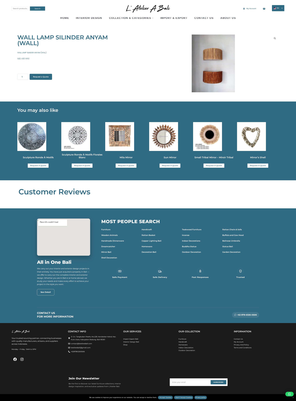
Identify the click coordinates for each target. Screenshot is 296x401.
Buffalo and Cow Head (233, 235)
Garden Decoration (231, 252)
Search (37, 9)
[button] (275, 38)
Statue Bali (227, 246)
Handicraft (147, 229)
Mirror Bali (106, 252)
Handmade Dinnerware (112, 241)
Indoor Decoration (186, 348)
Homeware (147, 246)
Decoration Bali (149, 252)
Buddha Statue (189, 246)
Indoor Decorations (191, 241)
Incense (185, 235)
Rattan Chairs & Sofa (232, 229)
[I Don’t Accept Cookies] (293, 397)
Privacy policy (201, 397)
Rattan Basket (148, 235)
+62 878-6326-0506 (247, 315)
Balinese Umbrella (231, 241)
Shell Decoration (109, 258)
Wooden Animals (109, 235)
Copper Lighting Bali (151, 241)
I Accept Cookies (165, 397)
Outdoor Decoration (191, 252)
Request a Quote (41, 77)
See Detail (46, 292)
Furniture (105, 229)
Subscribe (218, 382)
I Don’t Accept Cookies (183, 397)
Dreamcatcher (108, 246)
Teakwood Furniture (191, 229)
